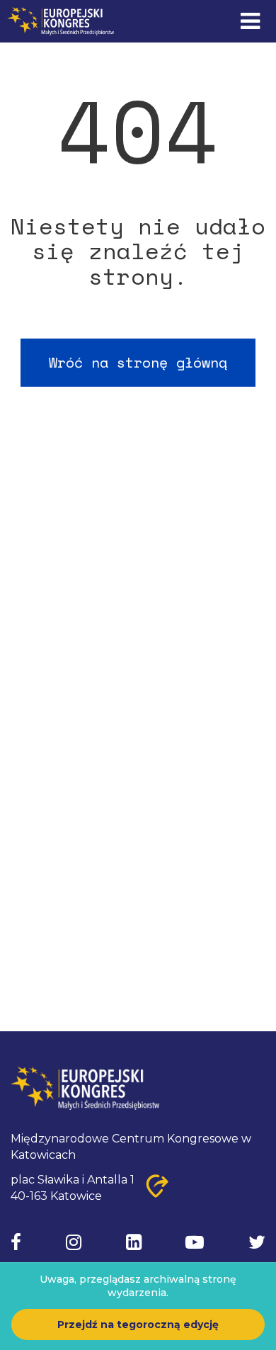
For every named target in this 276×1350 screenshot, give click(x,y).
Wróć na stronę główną (138, 362)
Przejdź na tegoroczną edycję (138, 1324)
